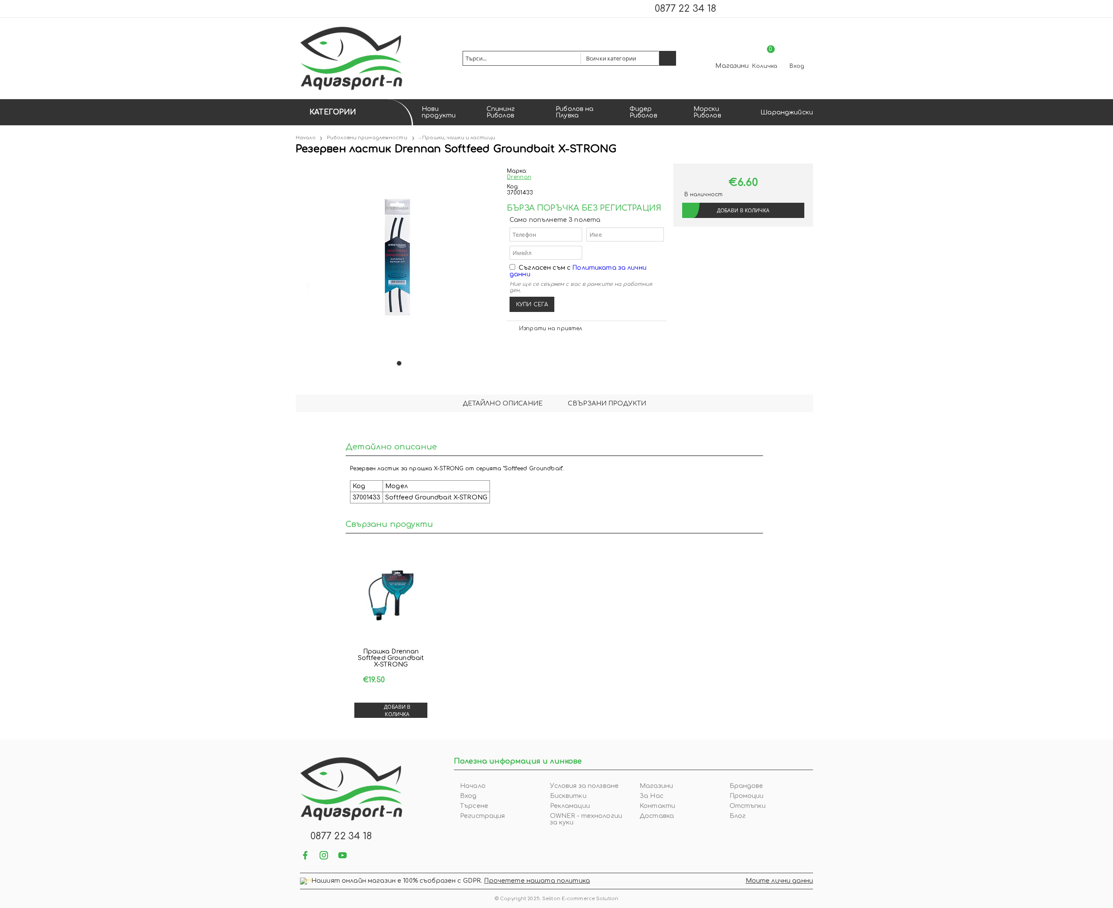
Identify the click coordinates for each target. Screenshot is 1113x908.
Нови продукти (439, 112)
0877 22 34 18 (685, 8)
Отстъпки (748, 806)
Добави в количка (397, 710)
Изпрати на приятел (550, 328)
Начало (306, 138)
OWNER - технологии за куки (586, 819)
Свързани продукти (607, 403)
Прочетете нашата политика (537, 881)
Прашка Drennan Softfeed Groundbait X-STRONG (391, 658)
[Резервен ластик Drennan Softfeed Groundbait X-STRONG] (296, 167)
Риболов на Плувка (574, 112)
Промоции (747, 796)
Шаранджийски (786, 112)
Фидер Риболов (643, 112)
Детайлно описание (503, 403)
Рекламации (570, 806)
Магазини (732, 66)
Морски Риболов (707, 112)
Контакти (657, 806)
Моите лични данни (779, 881)
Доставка (657, 816)
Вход (797, 66)
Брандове (746, 786)
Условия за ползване (584, 786)
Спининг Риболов (501, 112)
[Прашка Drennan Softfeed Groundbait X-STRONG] (390, 596)
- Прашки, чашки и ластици (457, 138)
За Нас (651, 796)
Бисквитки (568, 796)
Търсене (474, 806)
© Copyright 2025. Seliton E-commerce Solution (556, 898)
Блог (738, 816)
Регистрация (482, 816)
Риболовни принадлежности (367, 138)
